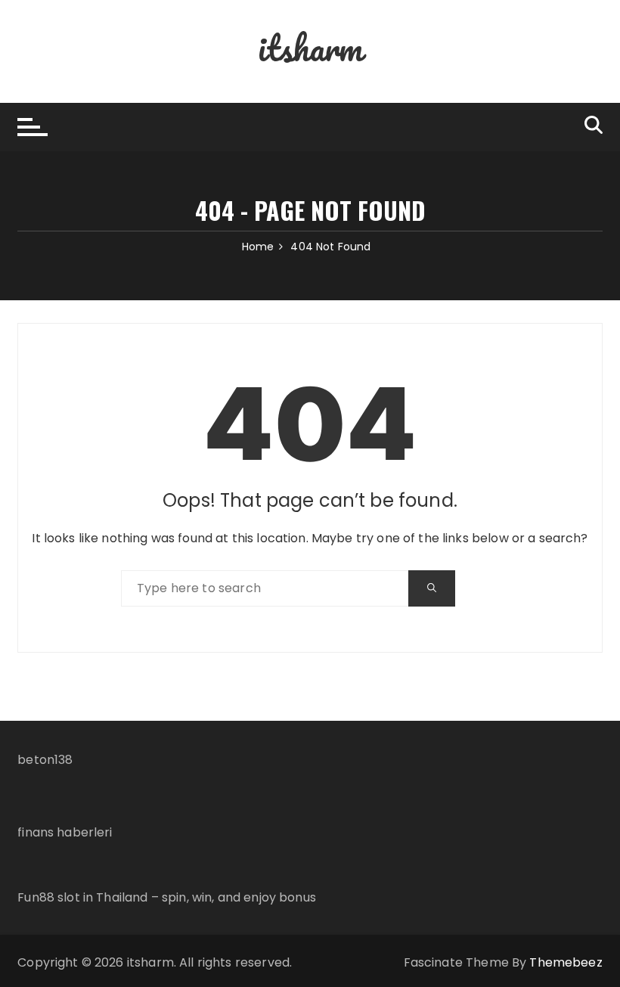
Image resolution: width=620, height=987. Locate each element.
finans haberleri (64, 832)
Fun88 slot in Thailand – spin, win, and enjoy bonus (166, 897)
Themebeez (565, 962)
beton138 (45, 759)
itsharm (310, 48)
